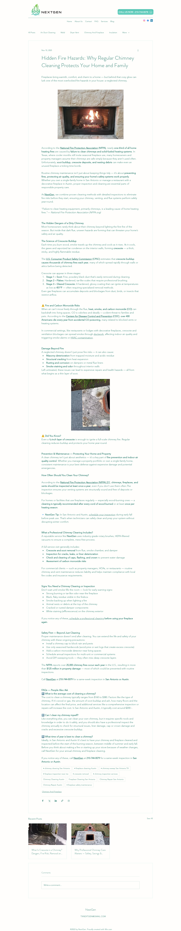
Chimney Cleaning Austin (53, 779)
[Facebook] (148, 20)
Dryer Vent (74, 32)
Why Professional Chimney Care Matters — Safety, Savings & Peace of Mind (90, 851)
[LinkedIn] (151, 20)
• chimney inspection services (105, 774)
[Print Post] (68, 800)
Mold (63, 32)
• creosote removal (81, 774)
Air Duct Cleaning (48, 32)
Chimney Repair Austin (52, 785)
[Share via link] (62, 800)
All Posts (31, 32)
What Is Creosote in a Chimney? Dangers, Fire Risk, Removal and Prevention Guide (47, 851)
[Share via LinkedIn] (55, 800)
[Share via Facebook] (42, 800)
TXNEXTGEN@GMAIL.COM (93, 916)
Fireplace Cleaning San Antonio (82, 779)
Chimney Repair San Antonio (111, 779)
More (124, 32)
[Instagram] (144, 20)
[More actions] (138, 50)
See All (150, 818)
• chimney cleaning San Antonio (56, 768)
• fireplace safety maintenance (79, 785)
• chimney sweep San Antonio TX (115, 768)
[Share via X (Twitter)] (49, 800)
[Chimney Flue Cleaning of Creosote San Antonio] (47, 834)
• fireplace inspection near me (55, 774)
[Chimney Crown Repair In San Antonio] (90, 834)
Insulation (113, 32)
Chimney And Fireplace (94, 32)
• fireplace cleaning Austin (85, 768)
